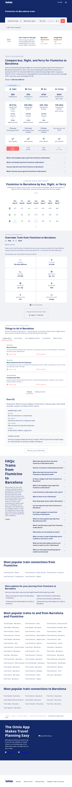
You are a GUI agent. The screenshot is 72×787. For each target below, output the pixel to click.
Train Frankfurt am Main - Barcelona (59, 627)
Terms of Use (28, 782)
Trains (13, 716)
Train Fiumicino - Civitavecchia (13, 576)
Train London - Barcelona (33, 667)
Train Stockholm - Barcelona (13, 659)
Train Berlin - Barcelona (54, 647)
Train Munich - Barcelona (12, 651)
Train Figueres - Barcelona (12, 708)
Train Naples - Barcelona (33, 627)
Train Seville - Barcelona (33, 700)
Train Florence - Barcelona (55, 655)
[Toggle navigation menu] (66, 2)
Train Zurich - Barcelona (11, 671)
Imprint (18, 782)
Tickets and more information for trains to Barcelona (51, 603)
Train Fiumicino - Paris (32, 623)
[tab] (7, 338)
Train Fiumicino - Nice (54, 639)
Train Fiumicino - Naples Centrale (36, 639)
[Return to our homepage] (8, 2)
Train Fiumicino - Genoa (11, 631)
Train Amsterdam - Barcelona (35, 663)
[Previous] (9, 202)
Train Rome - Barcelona (33, 647)
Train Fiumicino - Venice (54, 643)
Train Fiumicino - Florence (55, 572)
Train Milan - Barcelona (11, 627)
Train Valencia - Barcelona (33, 696)
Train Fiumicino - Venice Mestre (35, 635)
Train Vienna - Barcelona (12, 667)
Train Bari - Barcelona (11, 655)
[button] (43, 21)
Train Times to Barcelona (38, 716)
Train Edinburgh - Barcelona (56, 659)
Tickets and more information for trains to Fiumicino (20, 603)
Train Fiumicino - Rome (11, 572)
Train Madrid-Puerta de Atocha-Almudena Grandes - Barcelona (24, 700)
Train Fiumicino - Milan (54, 631)
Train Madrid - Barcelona (12, 639)
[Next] (62, 202)
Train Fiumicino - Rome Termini (35, 572)
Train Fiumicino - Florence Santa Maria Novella (19, 647)
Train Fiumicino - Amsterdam (56, 663)
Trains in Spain (22, 716)
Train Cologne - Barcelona (33, 659)
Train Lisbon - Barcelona (55, 651)
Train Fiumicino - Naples (33, 576)
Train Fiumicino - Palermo (33, 643)
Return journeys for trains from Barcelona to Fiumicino (20, 597)
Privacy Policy (39, 782)
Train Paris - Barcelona (11, 679)
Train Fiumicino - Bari (11, 643)
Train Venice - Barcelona (12, 675)
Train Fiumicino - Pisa (32, 651)
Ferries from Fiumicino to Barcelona (48, 599)
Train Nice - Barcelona (54, 704)
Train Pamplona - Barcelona (34, 704)
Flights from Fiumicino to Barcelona (48, 596)
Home (7, 716)
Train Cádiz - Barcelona (11, 704)
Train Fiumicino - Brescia (55, 667)
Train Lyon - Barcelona (54, 675)
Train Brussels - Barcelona (12, 623)
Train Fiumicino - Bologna (33, 671)
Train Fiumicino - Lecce (32, 631)
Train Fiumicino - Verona (12, 635)
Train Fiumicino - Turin (54, 671)
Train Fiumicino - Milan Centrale (14, 663)
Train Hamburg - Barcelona (56, 635)
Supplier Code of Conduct (55, 782)
